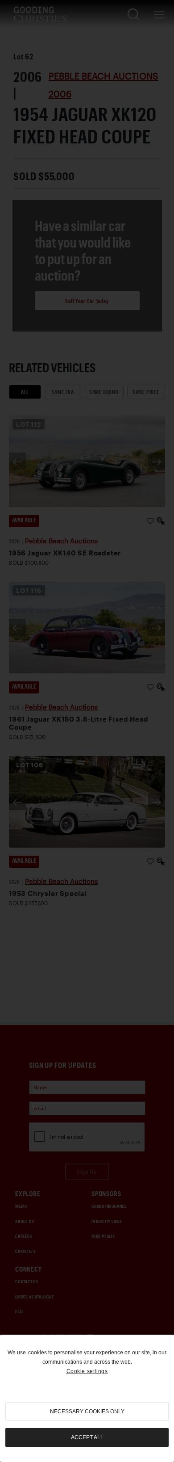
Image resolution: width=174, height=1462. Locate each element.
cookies (37, 1352)
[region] (87, 1398)
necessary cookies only (87, 1411)
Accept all (87, 1437)
